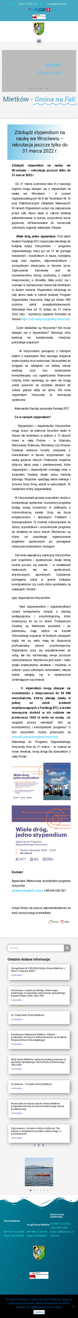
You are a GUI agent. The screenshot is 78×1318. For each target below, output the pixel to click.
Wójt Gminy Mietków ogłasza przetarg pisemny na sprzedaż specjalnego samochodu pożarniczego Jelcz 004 (38, 1062)
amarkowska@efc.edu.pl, (28, 890)
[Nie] (73, 1306)
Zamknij (39, 1312)
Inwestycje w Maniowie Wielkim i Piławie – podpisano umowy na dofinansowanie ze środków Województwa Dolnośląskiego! (39, 1037)
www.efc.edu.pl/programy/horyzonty (35, 737)
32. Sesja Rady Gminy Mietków (27, 1015)
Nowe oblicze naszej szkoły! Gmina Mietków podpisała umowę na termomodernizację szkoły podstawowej (37, 1106)
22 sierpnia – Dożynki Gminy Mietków (31, 1084)
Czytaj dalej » (17, 975)
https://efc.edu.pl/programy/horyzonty (45, 319)
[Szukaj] (67, 948)
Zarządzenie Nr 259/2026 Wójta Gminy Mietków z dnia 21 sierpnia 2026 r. (38, 969)
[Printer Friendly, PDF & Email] (59, 921)
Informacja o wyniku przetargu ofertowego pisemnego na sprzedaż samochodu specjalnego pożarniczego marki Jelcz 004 (38, 993)
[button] (39, 41)
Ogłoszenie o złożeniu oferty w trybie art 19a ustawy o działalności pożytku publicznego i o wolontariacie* (36, 1131)
